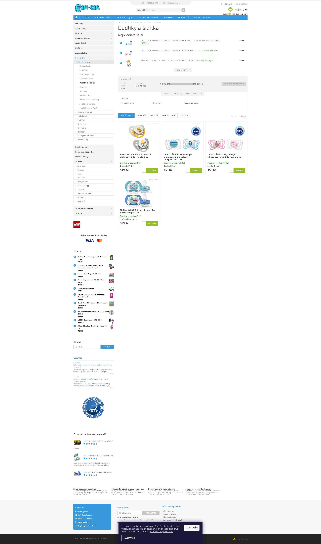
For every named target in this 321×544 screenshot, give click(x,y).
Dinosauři (81, 201)
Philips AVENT (191, 103)
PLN (241, 14)
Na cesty (81, 132)
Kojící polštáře (85, 66)
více (112, 374)
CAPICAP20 (142, 86)
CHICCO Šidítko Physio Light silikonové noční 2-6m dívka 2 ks (179, 50)
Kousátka (83, 87)
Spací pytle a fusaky (85, 135)
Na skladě (127, 79)
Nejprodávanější (168, 115)
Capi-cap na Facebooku (88, 526)
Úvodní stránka (76, 17)
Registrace (243, 4)
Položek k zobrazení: (234, 84)
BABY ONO (129, 103)
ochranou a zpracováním (161, 531)
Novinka (141, 83)
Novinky (79, 23)
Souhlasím (192, 527)
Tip (124, 86)
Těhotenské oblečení (84, 208)
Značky (78, 213)
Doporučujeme (126, 115)
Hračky (78, 33)
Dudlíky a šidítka (87, 83)
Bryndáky (83, 91)
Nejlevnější (141, 115)
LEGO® (86, 17)
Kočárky (79, 48)
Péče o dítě (80, 58)
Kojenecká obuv (82, 38)
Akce (124, 83)
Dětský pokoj (81, 147)
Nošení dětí (80, 43)
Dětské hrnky (84, 95)
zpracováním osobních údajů (127, 520)
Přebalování (82, 116)
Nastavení (129, 538)
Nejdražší (154, 115)
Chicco (158, 103)
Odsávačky (83, 70)
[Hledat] (183, 10)
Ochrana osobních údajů (172, 520)
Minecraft (81, 177)
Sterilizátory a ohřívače (88, 108)
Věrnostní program (125, 17)
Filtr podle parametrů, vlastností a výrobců (181, 94)
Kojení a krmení (83, 62)
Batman (80, 170)
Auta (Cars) (82, 166)
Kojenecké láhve (86, 78)
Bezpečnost (82, 124)
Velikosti (181, 17)
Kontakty (168, 17)
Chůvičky (81, 120)
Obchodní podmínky (200, 17)
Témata (78, 161)
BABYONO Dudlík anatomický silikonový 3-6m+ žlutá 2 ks (177, 60)
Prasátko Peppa (83, 185)
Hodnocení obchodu (149, 17)
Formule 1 (81, 197)
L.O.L (79, 174)
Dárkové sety (82, 139)
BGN (225, 14)
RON (245, 14)
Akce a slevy (81, 28)
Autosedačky (81, 53)
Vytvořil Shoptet (242, 539)
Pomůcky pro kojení (87, 74)
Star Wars (81, 189)
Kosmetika (81, 128)
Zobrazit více (181, 70)
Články (77, 357)
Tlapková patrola (84, 193)
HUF (237, 14)
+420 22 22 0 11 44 (85, 519)
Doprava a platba (103, 17)
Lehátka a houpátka (84, 152)
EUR (233, 14)
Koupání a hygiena (84, 112)
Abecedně (184, 115)
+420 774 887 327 (84, 522)
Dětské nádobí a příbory (89, 99)
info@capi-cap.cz (85, 515)
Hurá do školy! (82, 157)
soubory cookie (146, 526)
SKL (124, 88)
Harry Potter (82, 181)
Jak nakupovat (168, 511)
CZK (229, 14)
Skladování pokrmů (87, 104)
